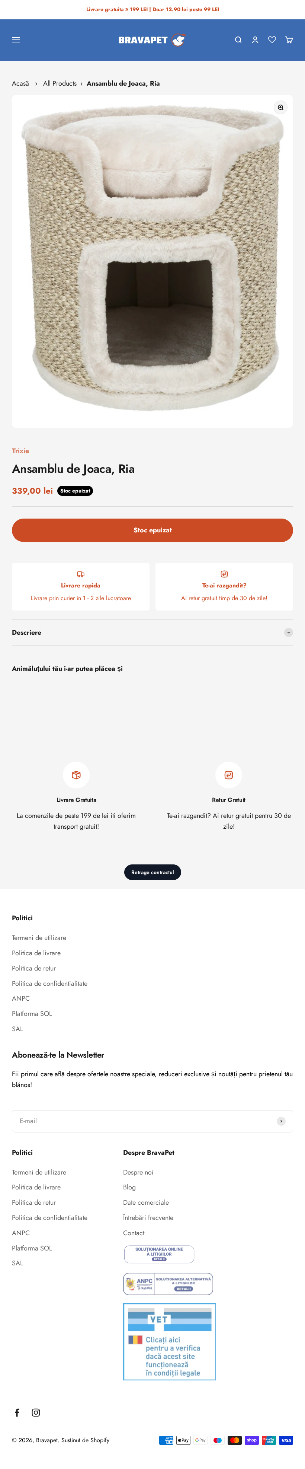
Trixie (20, 451)
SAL (17, 1029)
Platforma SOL (32, 1014)
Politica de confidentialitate (49, 983)
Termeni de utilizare (39, 938)
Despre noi (138, 1172)
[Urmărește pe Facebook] (17, 1413)
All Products (60, 83)
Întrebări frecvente (148, 1218)
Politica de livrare (36, 953)
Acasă (20, 83)
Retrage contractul (152, 872)
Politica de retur (34, 968)
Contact (133, 1233)
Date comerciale (146, 1202)
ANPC (21, 998)
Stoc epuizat (153, 530)
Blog (129, 1187)
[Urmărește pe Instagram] (36, 1413)
